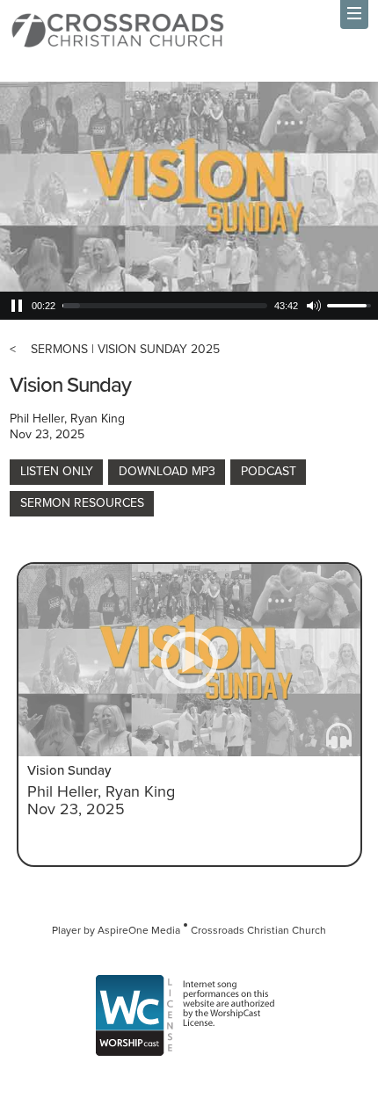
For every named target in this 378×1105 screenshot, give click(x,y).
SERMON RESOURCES (82, 503)
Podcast (268, 471)
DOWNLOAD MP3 (167, 471)
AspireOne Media (139, 930)
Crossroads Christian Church (258, 930)
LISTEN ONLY (56, 471)
